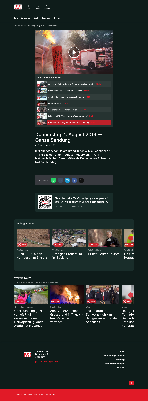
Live (16, 18)
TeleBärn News (19, 26)
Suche (36, 18)
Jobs (122, 351)
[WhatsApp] (53, 180)
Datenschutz (21, 395)
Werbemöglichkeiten (114, 355)
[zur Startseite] (18, 7)
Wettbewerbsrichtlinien (48, 395)
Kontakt (121, 367)
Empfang (120, 359)
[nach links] (17, 238)
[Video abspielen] (74, 52)
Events (57, 18)
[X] (81, 180)
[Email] (67, 180)
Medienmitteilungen (114, 363)
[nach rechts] (130, 238)
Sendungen (26, 18)
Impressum (32, 395)
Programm (46, 18)
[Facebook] (74, 180)
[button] (60, 180)
